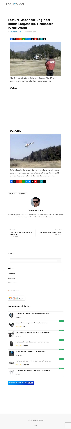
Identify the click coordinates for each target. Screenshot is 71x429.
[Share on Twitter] (14, 39)
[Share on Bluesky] (29, 39)
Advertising (11, 274)
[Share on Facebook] (11, 39)
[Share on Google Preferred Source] (44, 39)
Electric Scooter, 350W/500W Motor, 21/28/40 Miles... (33, 332)
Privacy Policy (12, 282)
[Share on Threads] (32, 39)
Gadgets (22, 194)
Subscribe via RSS (14, 290)
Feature (12, 194)
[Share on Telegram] (26, 39)
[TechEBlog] (15, 4)
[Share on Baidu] (35, 39)
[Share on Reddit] (20, 39)
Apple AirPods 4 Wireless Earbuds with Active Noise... (33, 370)
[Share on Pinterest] (17, 39)
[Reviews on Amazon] (19, 326)
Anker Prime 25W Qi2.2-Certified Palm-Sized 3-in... (32, 323)
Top (35, 425)
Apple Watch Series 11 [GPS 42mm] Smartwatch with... (33, 313)
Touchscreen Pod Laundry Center (50, 232)
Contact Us (11, 278)
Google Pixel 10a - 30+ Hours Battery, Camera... (31, 351)
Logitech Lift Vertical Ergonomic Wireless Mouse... (32, 342)
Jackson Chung (15, 31)
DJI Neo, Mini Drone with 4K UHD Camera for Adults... (33, 361)
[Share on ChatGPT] (38, 39)
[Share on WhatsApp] (23, 39)
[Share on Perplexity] (41, 39)
